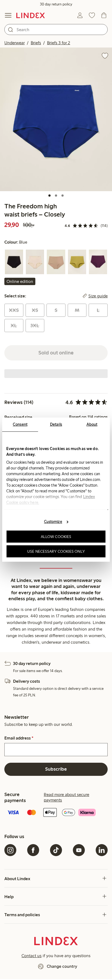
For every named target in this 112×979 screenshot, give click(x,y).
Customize (53, 521)
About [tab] (92, 424)
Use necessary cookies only (56, 551)
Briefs (36, 42)
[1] (49, 195)
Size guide (98, 296)
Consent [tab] (20, 424)
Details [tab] (56, 424)
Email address (18, 738)
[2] (56, 195)
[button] (56, 119)
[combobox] (56, 29)
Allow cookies (56, 536)
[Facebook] (33, 850)
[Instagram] (10, 850)
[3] (62, 195)
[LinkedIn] (102, 850)
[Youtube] (79, 850)
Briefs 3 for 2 (58, 42)
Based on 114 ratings (88, 417)
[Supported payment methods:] (56, 813)
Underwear (14, 42)
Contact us (31, 955)
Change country (62, 966)
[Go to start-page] (30, 15)
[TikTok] (56, 850)
